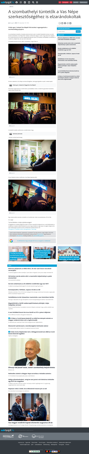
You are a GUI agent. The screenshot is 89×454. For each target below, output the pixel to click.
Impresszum (21, 442)
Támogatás (65, 2)
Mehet (78, 31)
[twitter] (25, 2)
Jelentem (76, 2)
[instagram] (21, 2)
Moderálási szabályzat (52, 442)
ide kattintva (20, 235)
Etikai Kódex (34, 442)
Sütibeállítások (38, 444)
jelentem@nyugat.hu (39, 235)
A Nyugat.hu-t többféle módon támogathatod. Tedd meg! (22, 229)
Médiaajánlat (54, 444)
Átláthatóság (46, 444)
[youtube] (29, 2)
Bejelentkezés (83, 2)
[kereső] (33, 2)
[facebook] (16, 2)
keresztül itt (40, 234)
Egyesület (27, 442)
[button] (37, 2)
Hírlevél (67, 444)
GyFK (32, 444)
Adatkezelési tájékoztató (65, 442)
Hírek (12, 6)
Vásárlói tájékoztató (25, 444)
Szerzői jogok (42, 442)
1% (71, 2)
